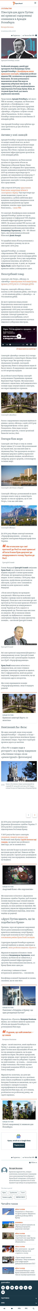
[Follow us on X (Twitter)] (7, 1288)
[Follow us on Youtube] (12, 1288)
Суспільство (6, 9)
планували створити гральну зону (14, 837)
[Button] (15, 35)
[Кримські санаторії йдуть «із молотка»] (19, 703)
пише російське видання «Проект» (22, 948)
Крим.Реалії (9, 332)
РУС (26, 1308)
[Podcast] (30, 1288)
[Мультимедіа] (12, 1308)
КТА (19, 1308)
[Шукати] (33, 1308)
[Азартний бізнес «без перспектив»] (19, 874)
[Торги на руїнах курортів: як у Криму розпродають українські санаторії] (8, 1224)
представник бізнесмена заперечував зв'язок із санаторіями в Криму (16, 190)
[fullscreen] (35, 345)
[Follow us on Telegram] (16, 1288)
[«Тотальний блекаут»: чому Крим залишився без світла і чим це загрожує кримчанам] (8, 1270)
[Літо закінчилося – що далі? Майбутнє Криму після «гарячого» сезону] (8, 1249)
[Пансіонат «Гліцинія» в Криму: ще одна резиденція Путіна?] (19, 995)
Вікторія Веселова (7, 27)
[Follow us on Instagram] (21, 1288)
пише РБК (17, 208)
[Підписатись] (3, 1292)
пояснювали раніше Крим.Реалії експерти (17, 937)
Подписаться (19, 1145)
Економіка (19, 1222)
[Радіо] (4, 1308)
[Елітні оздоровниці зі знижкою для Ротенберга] (19, 1110)
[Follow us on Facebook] (3, 1288)
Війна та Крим (20, 1209)
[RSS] (25, 1288)
